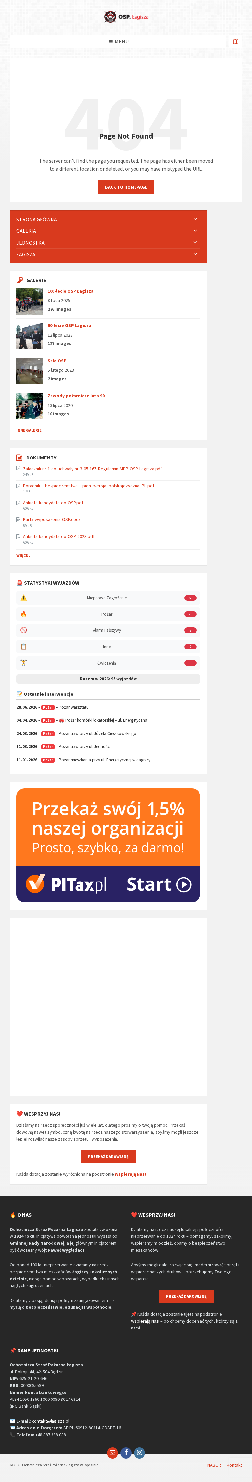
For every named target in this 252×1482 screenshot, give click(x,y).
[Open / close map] (235, 41)
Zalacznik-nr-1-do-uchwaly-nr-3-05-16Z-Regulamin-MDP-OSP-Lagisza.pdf (92, 469)
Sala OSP (57, 361)
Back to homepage (126, 187)
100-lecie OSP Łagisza (71, 291)
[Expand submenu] (195, 219)
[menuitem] (108, 219)
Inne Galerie (29, 430)
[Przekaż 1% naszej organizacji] (108, 901)
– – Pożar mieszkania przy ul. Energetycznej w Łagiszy (83, 760)
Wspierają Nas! (130, 1174)
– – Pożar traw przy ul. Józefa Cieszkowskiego (76, 733)
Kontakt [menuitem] (234, 1465)
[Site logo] (126, 21)
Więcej (23, 555)
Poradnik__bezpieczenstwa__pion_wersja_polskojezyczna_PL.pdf (88, 486)
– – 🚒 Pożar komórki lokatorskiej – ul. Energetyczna (81, 720)
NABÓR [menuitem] (214, 1465)
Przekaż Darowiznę (108, 1156)
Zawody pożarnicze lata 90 (76, 396)
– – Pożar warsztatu (52, 707)
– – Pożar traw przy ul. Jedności (63, 746)
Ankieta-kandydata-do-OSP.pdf (53, 503)
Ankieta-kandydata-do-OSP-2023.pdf (58, 536)
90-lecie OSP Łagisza (69, 325)
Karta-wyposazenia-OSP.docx (51, 519)
